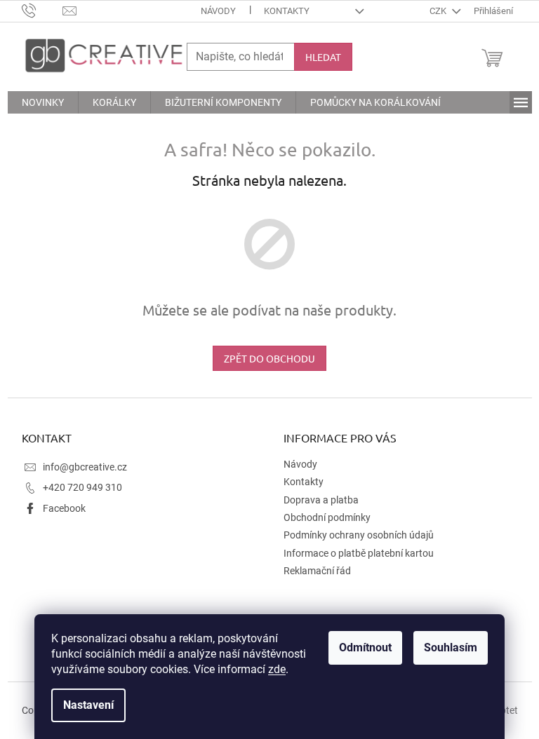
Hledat (323, 56)
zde (277, 669)
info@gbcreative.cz (85, 467)
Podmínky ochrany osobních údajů (359, 535)
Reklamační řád (317, 570)
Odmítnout (365, 647)
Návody (218, 11)
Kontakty (287, 11)
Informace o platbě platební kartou (359, 553)
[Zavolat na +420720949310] (42, 10)
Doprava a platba (321, 500)
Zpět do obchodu (269, 358)
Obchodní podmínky (327, 517)
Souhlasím (450, 647)
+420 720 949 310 (82, 487)
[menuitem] (43, 102)
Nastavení (88, 705)
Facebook (64, 508)
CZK (439, 11)
